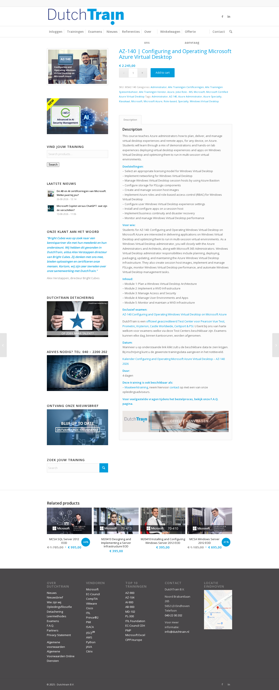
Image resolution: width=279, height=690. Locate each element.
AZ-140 (173, 96)
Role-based (170, 101)
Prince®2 (92, 617)
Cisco (89, 608)
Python (90, 642)
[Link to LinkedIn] (229, 16)
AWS (89, 637)
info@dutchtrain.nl (177, 632)
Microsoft (199, 91)
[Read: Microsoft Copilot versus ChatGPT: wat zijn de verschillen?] (51, 208)
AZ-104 (129, 597)
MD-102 (130, 612)
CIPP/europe (133, 640)
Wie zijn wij (54, 602)
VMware (91, 603)
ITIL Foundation (135, 621)
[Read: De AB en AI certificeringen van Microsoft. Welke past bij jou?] (51, 193)
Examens (53, 621)
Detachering (55, 612)
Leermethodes (56, 616)
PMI (88, 622)
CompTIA (92, 599)
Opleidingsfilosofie (59, 607)
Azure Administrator (190, 96)
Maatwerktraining (136, 387)
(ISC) (90, 633)
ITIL (88, 613)
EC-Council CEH (135, 626)
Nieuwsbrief (55, 597)
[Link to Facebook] (222, 16)
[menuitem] (56, 31)
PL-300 (129, 616)
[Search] (229, 31)
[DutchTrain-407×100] (86, 16)
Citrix (89, 651)
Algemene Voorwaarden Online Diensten (61, 656)
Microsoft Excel (135, 635)
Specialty (183, 101)
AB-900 (129, 607)
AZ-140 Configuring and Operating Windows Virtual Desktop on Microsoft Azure (174, 314)
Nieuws (52, 593)
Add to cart (163, 72)
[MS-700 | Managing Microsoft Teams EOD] (3, 345)
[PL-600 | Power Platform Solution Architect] (275, 345)
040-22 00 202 (173, 615)
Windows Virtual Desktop (204, 101)
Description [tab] (130, 119)
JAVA (89, 647)
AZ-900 (129, 593)
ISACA (90, 627)
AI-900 (129, 602)
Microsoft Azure (153, 101)
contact (174, 387)
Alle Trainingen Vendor (152, 91)
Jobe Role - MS (184, 91)
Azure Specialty (212, 96)
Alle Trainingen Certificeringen (186, 87)
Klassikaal (124, 101)
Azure (170, 91)
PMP (128, 630)
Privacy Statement (59, 635)
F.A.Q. (50, 626)
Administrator (159, 87)
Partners (52, 630)
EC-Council (93, 594)
